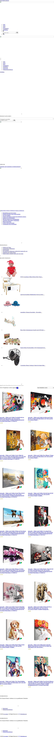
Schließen (2, 72)
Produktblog (6, 28)
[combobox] (27, 119)
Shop (4, 25)
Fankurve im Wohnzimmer (9, 218)
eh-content (5, 714)
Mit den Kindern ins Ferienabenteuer (11, 219)
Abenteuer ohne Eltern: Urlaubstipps (11, 220)
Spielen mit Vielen (7, 247)
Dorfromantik (6, 250)
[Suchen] (17, 32)
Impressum (5, 68)
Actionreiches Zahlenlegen (9, 248)
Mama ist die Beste (7, 221)
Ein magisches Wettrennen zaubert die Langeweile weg (15, 251)
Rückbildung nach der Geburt (9, 213)
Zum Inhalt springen (4, 0)
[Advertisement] (10, 94)
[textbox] (27, 119)
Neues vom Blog (19, 210)
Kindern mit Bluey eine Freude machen (11, 214)
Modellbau (5, 29)
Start (4, 24)
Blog (4, 27)
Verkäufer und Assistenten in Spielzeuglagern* (10, 166)
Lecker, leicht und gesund (8, 223)
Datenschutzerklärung (8, 69)
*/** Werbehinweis (22, 714)
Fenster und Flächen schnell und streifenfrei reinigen (14, 216)
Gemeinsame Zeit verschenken (9, 224)
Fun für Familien (6, 215)
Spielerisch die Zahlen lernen (9, 252)
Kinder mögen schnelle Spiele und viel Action (13, 253)
